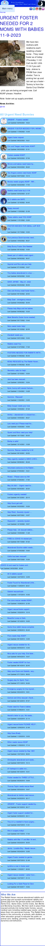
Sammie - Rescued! (15, 397)
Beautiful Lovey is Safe (16, 618)
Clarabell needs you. (15, 335)
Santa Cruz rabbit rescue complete (21, 627)
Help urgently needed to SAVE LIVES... (23, 459)
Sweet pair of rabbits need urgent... (21, 255)
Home (3, 12)
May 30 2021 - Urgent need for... (20, 485)
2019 (2, 106)
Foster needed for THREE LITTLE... (22, 777)
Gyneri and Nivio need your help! (20, 432)
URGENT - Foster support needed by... (22, 804)
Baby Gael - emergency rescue (19, 299)
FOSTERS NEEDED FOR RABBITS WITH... (25, 352)
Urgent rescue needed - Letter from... (22, 875)
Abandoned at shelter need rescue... (22, 795)
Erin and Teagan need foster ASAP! (21, 146)
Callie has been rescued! (17, 556)
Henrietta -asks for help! (17, 370)
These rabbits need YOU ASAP (20, 217)
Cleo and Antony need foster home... (22, 290)
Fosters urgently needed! (17, 494)
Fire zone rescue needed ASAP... (20, 600)
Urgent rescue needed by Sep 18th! (21, 751)
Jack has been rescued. (17, 379)
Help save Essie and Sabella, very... (21, 671)
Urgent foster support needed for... (21, 813)
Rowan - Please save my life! (19, 476)
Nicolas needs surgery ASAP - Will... (22, 181)
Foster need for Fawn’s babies (19, 706)
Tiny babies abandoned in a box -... (21, 273)
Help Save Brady (14, 733)
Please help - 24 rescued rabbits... (21, 530)
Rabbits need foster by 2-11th (19, 190)
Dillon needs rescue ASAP (18, 742)
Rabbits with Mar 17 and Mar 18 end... (22, 839)
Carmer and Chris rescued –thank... (21, 698)
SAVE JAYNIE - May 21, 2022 (19, 282)
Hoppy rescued (13, 208)
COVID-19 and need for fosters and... (15, 565)
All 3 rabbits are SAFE (16, 199)
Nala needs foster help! (16, 326)
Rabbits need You (14, 344)
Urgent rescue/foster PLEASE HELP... (22, 724)
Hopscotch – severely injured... (19, 521)
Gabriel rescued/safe (15, 591)
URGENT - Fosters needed (18, 119)
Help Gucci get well (15, 503)
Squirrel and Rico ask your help (20, 264)
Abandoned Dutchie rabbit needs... (21, 547)
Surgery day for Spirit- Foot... (19, 680)
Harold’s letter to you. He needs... (21, 715)
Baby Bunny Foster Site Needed (20, 246)
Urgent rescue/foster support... (19, 609)
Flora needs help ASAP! (17, 636)
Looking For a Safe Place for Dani (21, 883)
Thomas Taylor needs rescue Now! (21, 786)
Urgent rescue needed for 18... (19, 644)
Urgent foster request (16, 137)
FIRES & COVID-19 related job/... (21, 538)
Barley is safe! (13, 441)
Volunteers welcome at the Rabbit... (21, 468)
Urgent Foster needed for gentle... (21, 857)
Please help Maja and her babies (20, 308)
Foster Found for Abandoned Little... (22, 582)
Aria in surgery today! (16, 830)
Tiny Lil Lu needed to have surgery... (22, 822)
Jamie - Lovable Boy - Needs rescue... (22, 848)
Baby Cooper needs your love (19, 406)
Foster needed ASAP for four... (20, 662)
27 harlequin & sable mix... (18, 768)
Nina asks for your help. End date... (21, 653)
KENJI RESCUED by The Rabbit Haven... (24, 361)
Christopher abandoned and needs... (21, 760)
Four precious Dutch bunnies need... (21, 237)
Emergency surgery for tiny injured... (22, 689)
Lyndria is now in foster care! (19, 866)
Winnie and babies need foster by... (21, 164)
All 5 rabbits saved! (15, 574)
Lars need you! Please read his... (20, 423)
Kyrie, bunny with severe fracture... (21, 388)
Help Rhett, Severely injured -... (20, 512)
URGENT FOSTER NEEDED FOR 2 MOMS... (25, 128)
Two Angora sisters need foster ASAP (22, 173)
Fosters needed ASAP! (16, 155)
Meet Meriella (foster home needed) (21, 317)
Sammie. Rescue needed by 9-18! (21, 450)
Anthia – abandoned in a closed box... (22, 414)
